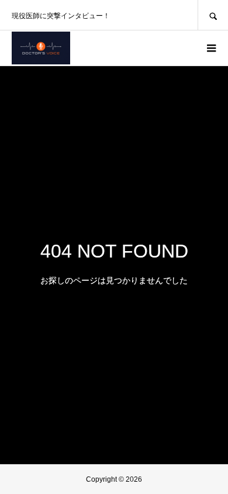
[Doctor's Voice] (41, 48)
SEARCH (213, 15)
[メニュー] (210, 48)
